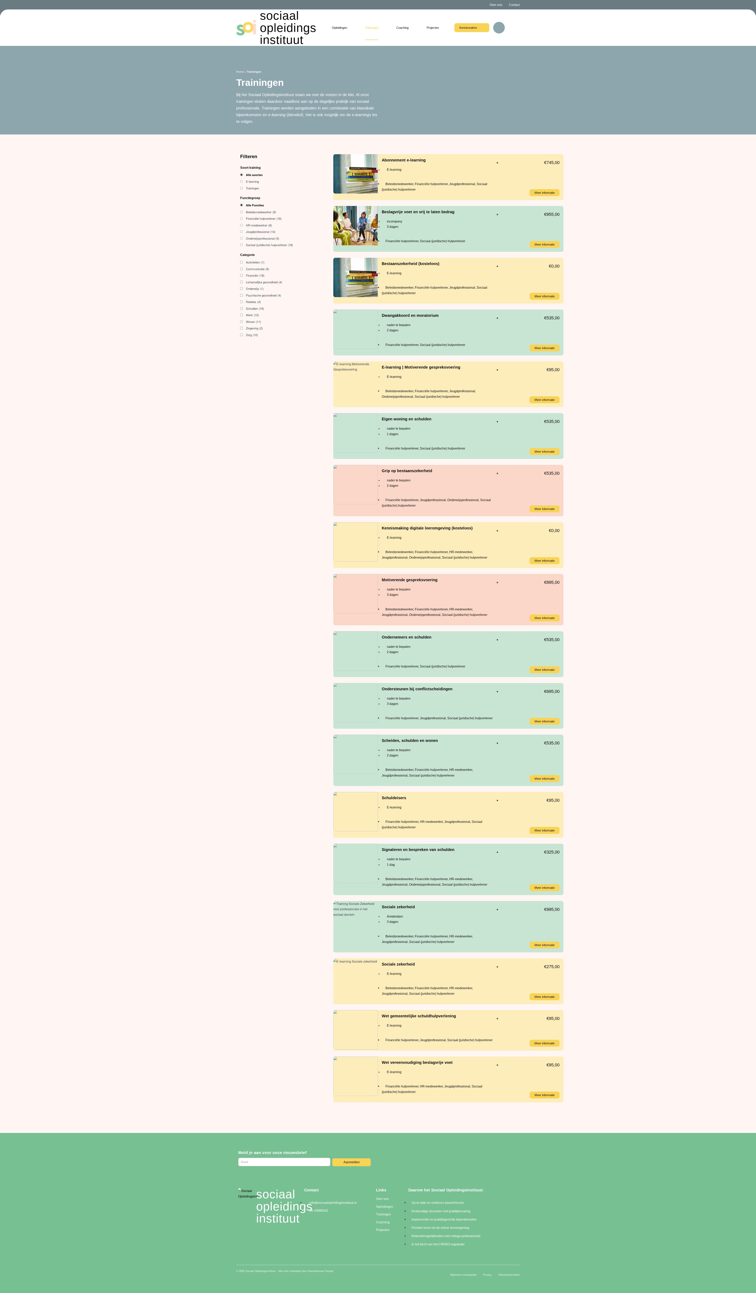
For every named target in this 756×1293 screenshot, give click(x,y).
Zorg (252, 335)
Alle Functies (255, 205)
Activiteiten (255, 262)
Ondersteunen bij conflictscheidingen (417, 689)
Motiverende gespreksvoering (409, 580)
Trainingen (252, 188)
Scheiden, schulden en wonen (410, 740)
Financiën (255, 275)
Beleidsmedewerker (261, 212)
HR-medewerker (259, 225)
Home (240, 71)
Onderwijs (255, 288)
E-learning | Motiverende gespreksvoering (421, 367)
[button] (499, 27)
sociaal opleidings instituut (288, 27)
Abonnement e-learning (404, 160)
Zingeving (254, 328)
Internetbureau (316, 1271)
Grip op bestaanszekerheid (407, 471)
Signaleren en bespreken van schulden (418, 849)
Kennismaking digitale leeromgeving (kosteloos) (427, 528)
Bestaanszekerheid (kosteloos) (410, 263)
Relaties (253, 302)
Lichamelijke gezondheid (264, 282)
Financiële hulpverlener (264, 218)
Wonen (253, 322)
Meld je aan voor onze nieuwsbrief (272, 1152)
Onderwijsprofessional (262, 238)
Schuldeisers (394, 798)
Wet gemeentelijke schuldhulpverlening (419, 1016)
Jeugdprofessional (260, 232)
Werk (252, 315)
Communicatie (257, 269)
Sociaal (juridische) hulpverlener (269, 245)
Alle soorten (254, 175)
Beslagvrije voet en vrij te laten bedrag (418, 212)
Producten (252, 181)
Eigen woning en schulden (406, 419)
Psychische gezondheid (263, 295)
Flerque (329, 1271)
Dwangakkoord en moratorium (410, 315)
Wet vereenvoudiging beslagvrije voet (417, 1062)
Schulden (255, 308)
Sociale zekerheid (398, 907)
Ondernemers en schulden (406, 637)
